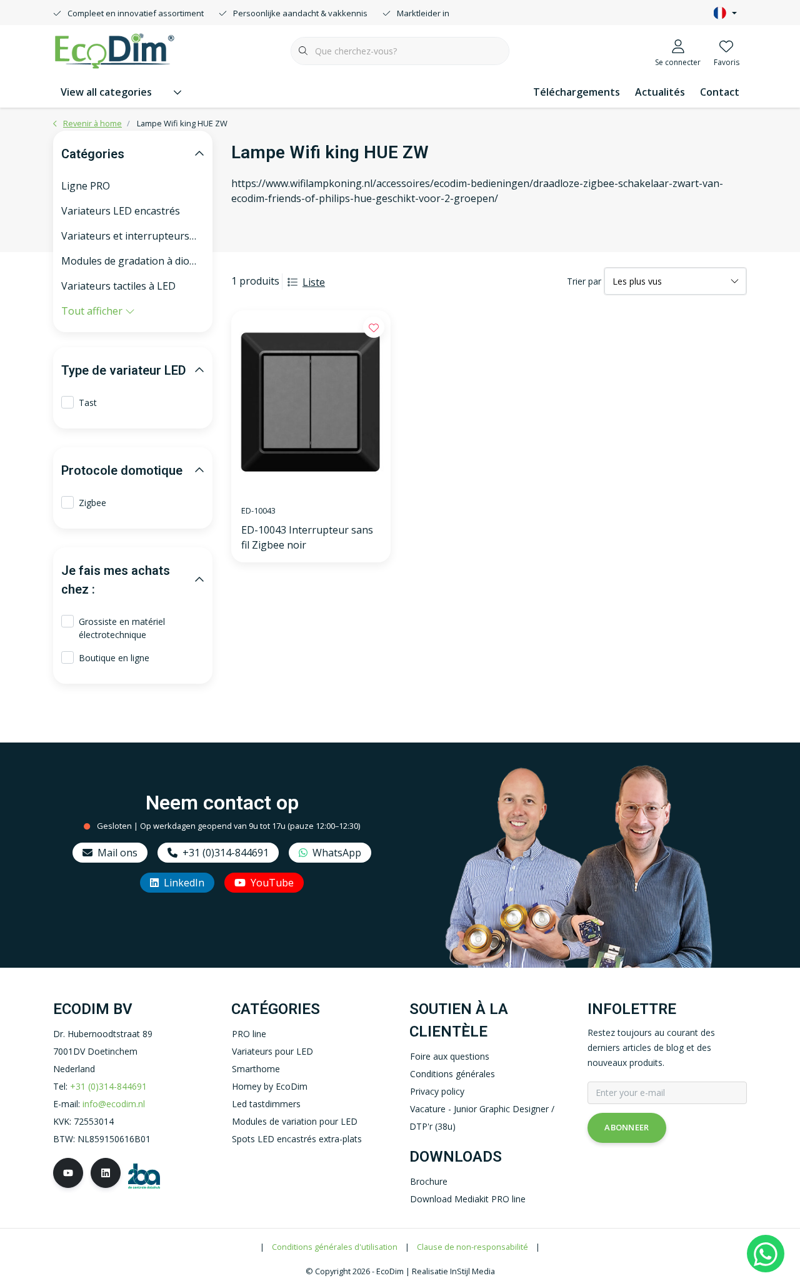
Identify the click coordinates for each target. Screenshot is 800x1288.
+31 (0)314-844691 (225, 853)
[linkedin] (106, 1173)
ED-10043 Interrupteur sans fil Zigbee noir (307, 537)
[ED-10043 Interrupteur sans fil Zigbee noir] (311, 402)
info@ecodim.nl (113, 1104)
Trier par (584, 281)
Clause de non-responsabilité (472, 1246)
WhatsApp (336, 853)
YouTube (272, 883)
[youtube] (68, 1173)
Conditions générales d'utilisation (335, 1246)
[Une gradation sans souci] (114, 49)
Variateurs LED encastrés (120, 211)
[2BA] (144, 1174)
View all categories (106, 92)
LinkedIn (184, 883)
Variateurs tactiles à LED (118, 286)
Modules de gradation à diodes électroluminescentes (132, 261)
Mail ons (118, 853)
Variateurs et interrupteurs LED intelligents (132, 236)
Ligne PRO (85, 186)
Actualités (660, 92)
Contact (719, 92)
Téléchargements (576, 92)
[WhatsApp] (765, 1253)
